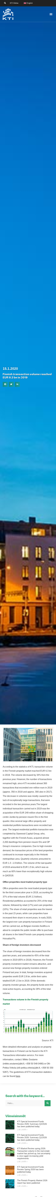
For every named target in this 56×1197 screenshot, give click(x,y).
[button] (5, 3)
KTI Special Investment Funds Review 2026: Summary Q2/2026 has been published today (32, 1124)
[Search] (48, 1103)
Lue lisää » (22, 1130)
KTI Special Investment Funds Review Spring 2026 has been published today (30, 1169)
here (18, 1076)
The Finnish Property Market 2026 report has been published (32, 1181)
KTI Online (14, 3)
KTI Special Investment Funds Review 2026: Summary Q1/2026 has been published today (32, 1137)
